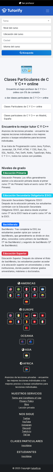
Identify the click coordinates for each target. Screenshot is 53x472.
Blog (26, 404)
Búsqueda (27, 52)
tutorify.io (36, 468)
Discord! (26, 428)
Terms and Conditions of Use (26, 397)
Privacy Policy (26, 401)
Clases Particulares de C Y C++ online (23, 106)
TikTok (26, 434)
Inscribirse (26, 445)
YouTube (26, 421)
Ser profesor (27, 3)
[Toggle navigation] (47, 11)
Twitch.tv (26, 431)
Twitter (26, 418)
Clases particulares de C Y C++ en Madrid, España (25, 117)
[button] (10, 289)
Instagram (27, 425)
